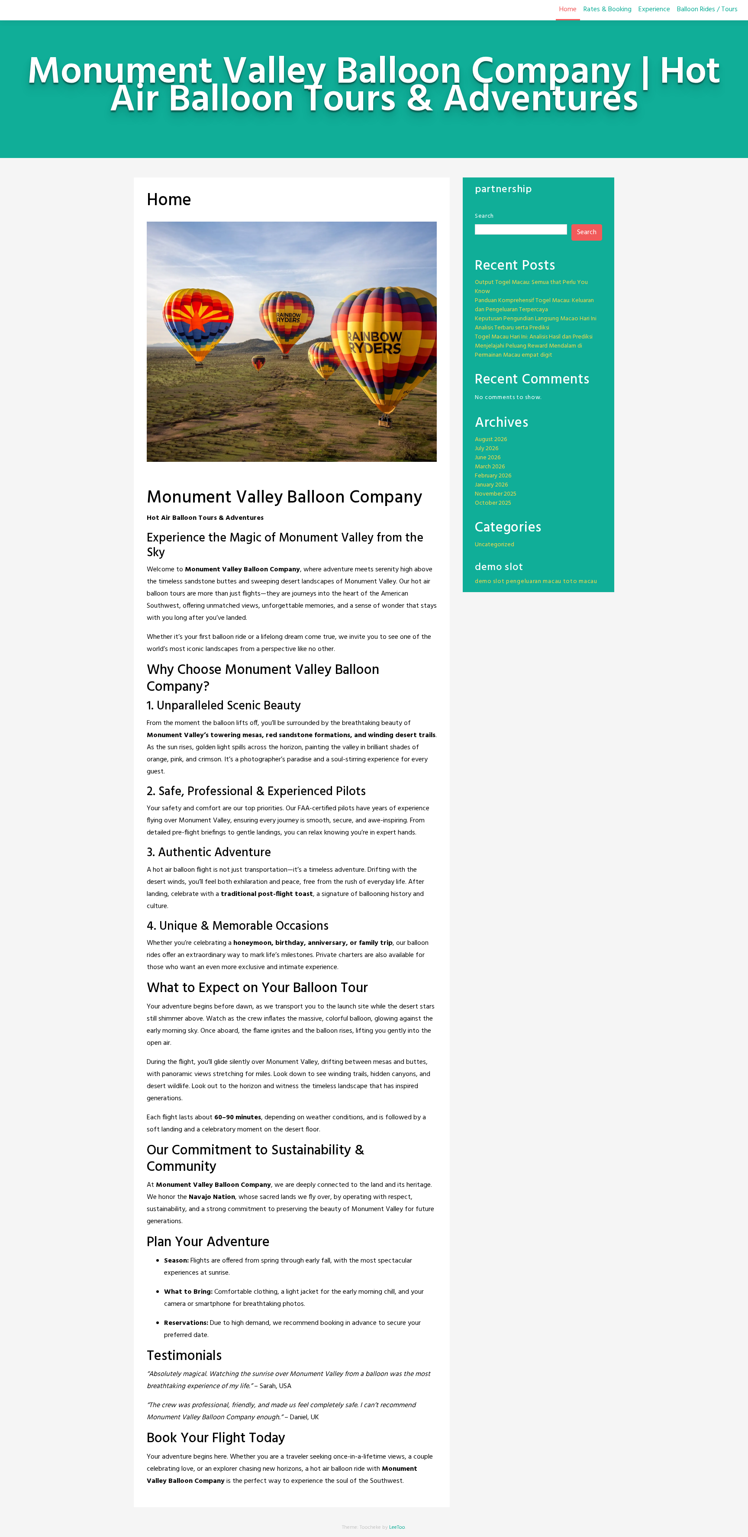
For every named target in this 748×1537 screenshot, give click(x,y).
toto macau (580, 581)
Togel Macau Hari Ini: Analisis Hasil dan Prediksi (534, 337)
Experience (654, 9)
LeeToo (397, 1527)
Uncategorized (494, 545)
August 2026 (491, 440)
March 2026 (490, 467)
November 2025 (495, 494)
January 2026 (491, 485)
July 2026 (486, 449)
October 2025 (493, 503)
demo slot (489, 581)
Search (484, 216)
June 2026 (487, 458)
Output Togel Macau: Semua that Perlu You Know (531, 286)
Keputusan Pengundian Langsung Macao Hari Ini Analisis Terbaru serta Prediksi (535, 323)
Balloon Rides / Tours (707, 9)
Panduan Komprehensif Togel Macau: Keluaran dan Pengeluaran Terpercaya (534, 305)
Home (568, 9)
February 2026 (493, 476)
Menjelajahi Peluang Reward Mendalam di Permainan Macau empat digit (528, 350)
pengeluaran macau (533, 581)
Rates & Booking (608, 9)
